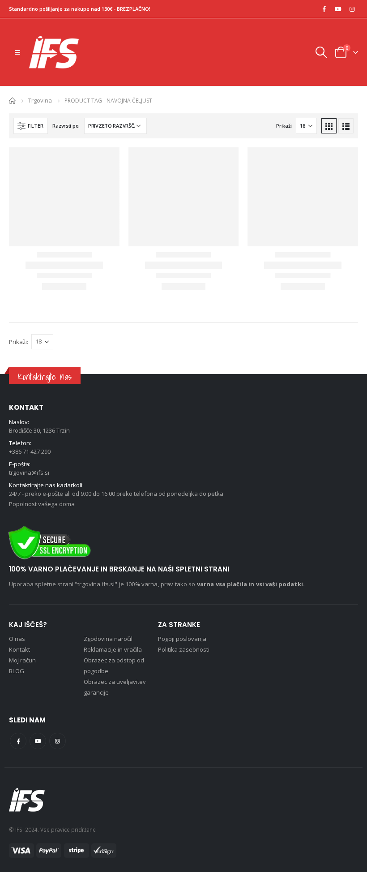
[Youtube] (338, 9)
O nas (17, 639)
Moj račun (22, 660)
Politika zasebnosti (183, 649)
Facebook (18, 741)
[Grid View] (329, 125)
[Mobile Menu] (17, 52)
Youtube (38, 741)
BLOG (16, 671)
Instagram (57, 741)
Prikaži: (284, 125)
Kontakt (19, 649)
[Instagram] (352, 9)
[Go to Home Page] (12, 100)
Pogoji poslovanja (182, 639)
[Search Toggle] (321, 52)
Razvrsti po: (66, 125)
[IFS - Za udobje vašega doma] (54, 52)
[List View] (346, 125)
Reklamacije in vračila (113, 649)
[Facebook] (324, 9)
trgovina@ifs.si (29, 472)
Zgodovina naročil (108, 639)
